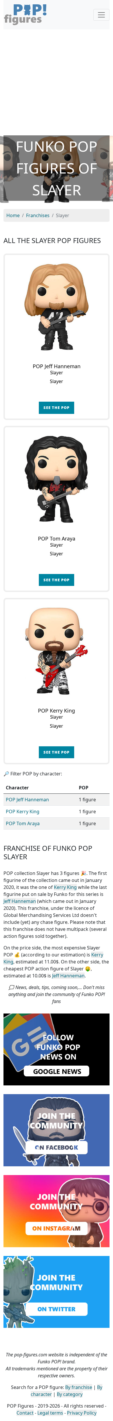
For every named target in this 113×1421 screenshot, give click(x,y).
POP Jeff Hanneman (27, 799)
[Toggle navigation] (101, 15)
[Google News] (56, 1049)
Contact (25, 1413)
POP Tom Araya (23, 823)
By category (70, 1394)
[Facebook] (56, 1130)
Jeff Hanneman (19, 901)
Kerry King (65, 887)
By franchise (78, 1387)
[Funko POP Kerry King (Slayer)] (56, 651)
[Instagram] (56, 1210)
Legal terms (50, 1413)
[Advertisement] (56, 82)
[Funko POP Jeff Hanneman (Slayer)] (56, 307)
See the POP (56, 407)
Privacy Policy (81, 1413)
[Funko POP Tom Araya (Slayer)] (56, 479)
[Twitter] (56, 1291)
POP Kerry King (22, 811)
